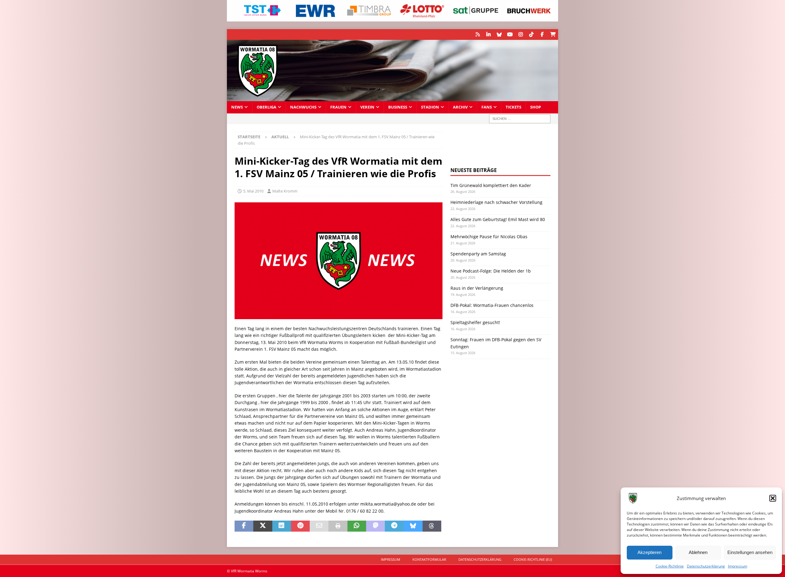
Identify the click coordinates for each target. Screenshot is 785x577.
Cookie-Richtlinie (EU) (533, 559)
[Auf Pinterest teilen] (300, 526)
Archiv (460, 107)
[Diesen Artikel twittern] (262, 526)
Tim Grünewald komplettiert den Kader (490, 185)
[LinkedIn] (488, 34)
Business (397, 107)
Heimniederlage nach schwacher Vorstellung (496, 202)
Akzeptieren (649, 552)
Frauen (338, 107)
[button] (773, 498)
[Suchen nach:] (519, 118)
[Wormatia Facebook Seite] (542, 34)
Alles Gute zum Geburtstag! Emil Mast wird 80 (497, 219)
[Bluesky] (499, 34)
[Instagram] (520, 34)
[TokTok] (531, 34)
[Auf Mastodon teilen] (375, 526)
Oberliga (266, 107)
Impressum (737, 566)
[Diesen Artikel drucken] (337, 526)
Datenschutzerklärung (706, 566)
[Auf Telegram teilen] (394, 526)
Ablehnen (698, 552)
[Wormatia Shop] (552, 34)
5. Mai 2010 (253, 191)
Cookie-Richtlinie (670, 566)
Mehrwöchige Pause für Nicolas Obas (488, 236)
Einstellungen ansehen (749, 552)
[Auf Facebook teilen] (244, 526)
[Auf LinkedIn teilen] (281, 526)
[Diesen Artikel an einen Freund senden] (319, 526)
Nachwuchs (303, 107)
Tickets (513, 107)
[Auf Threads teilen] (432, 526)
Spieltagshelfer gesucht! (475, 322)
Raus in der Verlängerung (476, 288)
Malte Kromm (284, 191)
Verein (367, 107)
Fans (486, 107)
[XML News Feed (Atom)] (477, 34)
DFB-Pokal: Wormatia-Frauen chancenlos (492, 305)
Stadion (430, 107)
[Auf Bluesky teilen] (413, 526)
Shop (535, 107)
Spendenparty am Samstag (478, 254)
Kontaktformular (429, 559)
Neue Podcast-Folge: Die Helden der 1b (490, 271)
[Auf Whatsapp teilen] (356, 526)
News (237, 107)
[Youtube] (509, 34)
